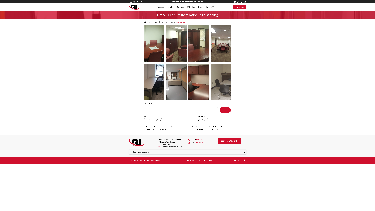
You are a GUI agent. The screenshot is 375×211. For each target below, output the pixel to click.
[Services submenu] (184, 7)
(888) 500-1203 (136, 2)
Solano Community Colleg (153, 120)
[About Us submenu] (165, 7)
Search (225, 110)
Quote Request (239, 7)
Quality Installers (182, 22)
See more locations (229, 141)
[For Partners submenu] (203, 7)
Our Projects (203, 120)
